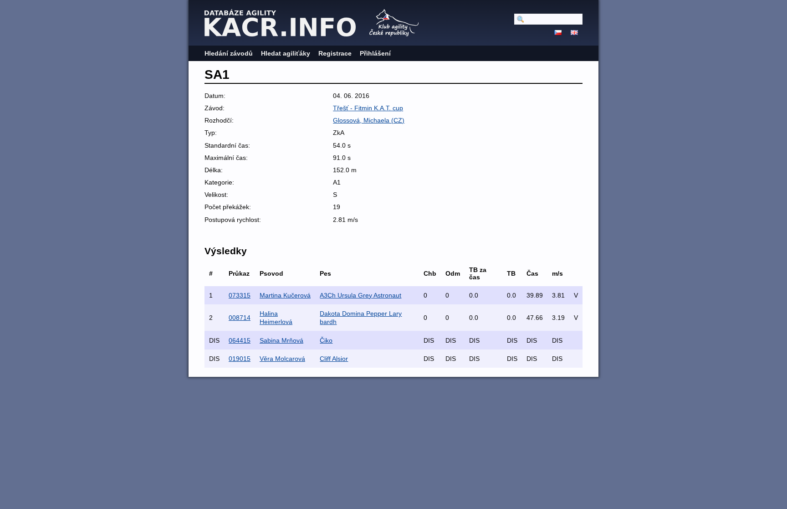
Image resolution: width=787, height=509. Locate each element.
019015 (239, 358)
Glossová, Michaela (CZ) (368, 120)
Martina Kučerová (285, 295)
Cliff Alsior (334, 358)
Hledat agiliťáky (285, 53)
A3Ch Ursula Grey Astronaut (360, 295)
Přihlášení (375, 53)
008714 (239, 317)
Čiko (326, 340)
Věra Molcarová (282, 358)
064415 (239, 340)
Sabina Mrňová (281, 340)
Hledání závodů (228, 53)
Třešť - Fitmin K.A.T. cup (368, 108)
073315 (239, 295)
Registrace (335, 53)
